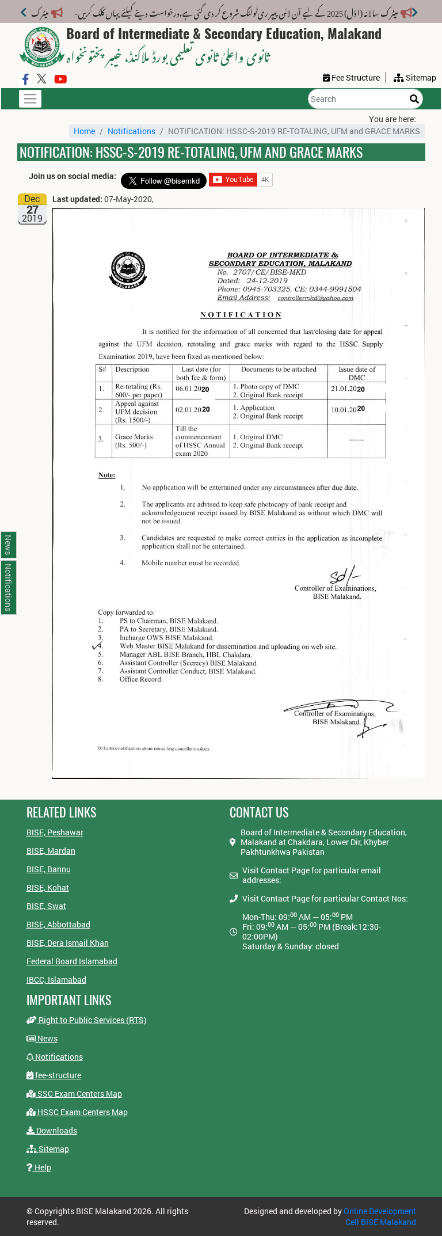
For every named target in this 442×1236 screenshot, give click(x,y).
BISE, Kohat (47, 887)
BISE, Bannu (48, 869)
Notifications (131, 130)
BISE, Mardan (50, 850)
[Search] (414, 98)
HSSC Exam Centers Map (82, 1111)
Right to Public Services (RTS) (92, 1019)
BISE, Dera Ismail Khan (67, 942)
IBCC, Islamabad (56, 979)
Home (84, 130)
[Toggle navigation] (30, 99)
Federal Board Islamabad (71, 961)
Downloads (56, 1130)
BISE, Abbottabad (58, 924)
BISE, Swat (46, 905)
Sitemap (53, 1148)
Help (42, 1167)
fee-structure (57, 1075)
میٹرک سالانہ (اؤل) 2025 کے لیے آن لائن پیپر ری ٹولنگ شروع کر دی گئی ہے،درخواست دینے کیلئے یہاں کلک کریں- (249, 11)
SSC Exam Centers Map (79, 1093)
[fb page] (25, 79)
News (47, 1038)
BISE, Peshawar (54, 832)
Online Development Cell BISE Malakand (380, 1216)
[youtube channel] (60, 79)
